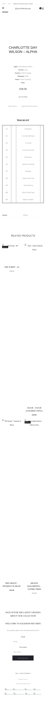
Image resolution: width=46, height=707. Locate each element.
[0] (43, 8)
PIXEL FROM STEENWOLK (23, 673)
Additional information (30, 106)
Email (23, 637)
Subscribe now (23, 658)
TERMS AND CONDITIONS (23, 683)
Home (3, 3)
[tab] (13, 106)
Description (12, 106)
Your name (23, 647)
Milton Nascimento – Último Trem (34, 586)
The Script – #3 (11, 267)
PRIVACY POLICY (23, 679)
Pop (9, 3)
